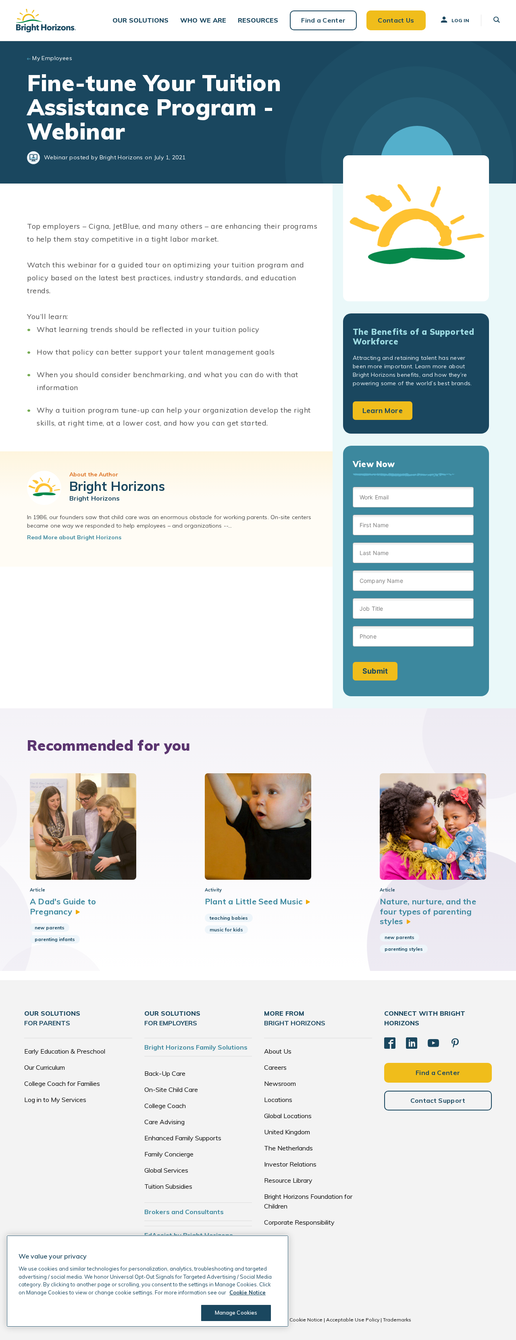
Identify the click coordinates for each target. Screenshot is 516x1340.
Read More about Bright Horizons (74, 537)
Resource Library (288, 1180)
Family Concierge (169, 1154)
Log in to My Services (55, 1100)
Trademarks (397, 1320)
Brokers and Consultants (184, 1212)
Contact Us (396, 20)
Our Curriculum (44, 1067)
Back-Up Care (164, 1073)
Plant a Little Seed (253, 901)
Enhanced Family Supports (182, 1138)
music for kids (226, 930)
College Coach (165, 1106)
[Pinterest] (455, 1043)
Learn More (382, 410)
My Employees (52, 58)
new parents (49, 928)
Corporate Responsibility (299, 1222)
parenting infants (55, 939)
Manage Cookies (236, 1312)
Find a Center (323, 20)
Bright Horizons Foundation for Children (308, 1201)
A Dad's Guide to (63, 906)
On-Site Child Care (171, 1089)
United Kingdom (287, 1132)
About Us (277, 1051)
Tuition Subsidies (168, 1186)
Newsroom (280, 1083)
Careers (275, 1067)
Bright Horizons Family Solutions (196, 1047)
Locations (278, 1100)
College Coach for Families (62, 1083)
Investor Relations (290, 1164)
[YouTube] (433, 1043)
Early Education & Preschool (64, 1051)
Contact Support (438, 1100)
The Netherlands (288, 1148)
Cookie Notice (305, 1320)
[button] (140, 20)
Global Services (166, 1170)
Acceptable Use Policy (352, 1320)
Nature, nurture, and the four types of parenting (428, 911)
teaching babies (229, 918)
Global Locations (288, 1116)
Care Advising (164, 1122)
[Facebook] (389, 1043)
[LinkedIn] (411, 1043)
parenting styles (404, 949)
